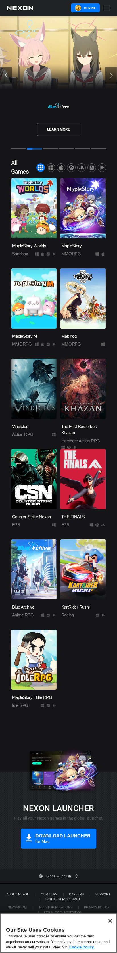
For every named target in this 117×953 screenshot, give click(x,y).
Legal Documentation (63, 912)
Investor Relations (55, 907)
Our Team (49, 894)
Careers (76, 894)
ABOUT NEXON (18, 894)
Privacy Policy (96, 907)
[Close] (110, 921)
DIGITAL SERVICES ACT (62, 899)
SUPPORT (102, 894)
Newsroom (17, 907)
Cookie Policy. (82, 947)
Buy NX (90, 8)
